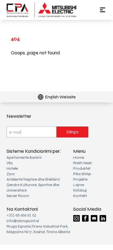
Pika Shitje (82, 174)
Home (78, 157)
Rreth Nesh (82, 163)
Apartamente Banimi (24, 157)
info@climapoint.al (23, 221)
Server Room (18, 195)
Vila (10, 163)
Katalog (80, 190)
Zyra (11, 174)
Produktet (82, 168)
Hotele (12, 168)
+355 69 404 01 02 (21, 215)
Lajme (78, 185)
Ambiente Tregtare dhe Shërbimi (33, 179)
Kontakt (80, 195)
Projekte (80, 179)
